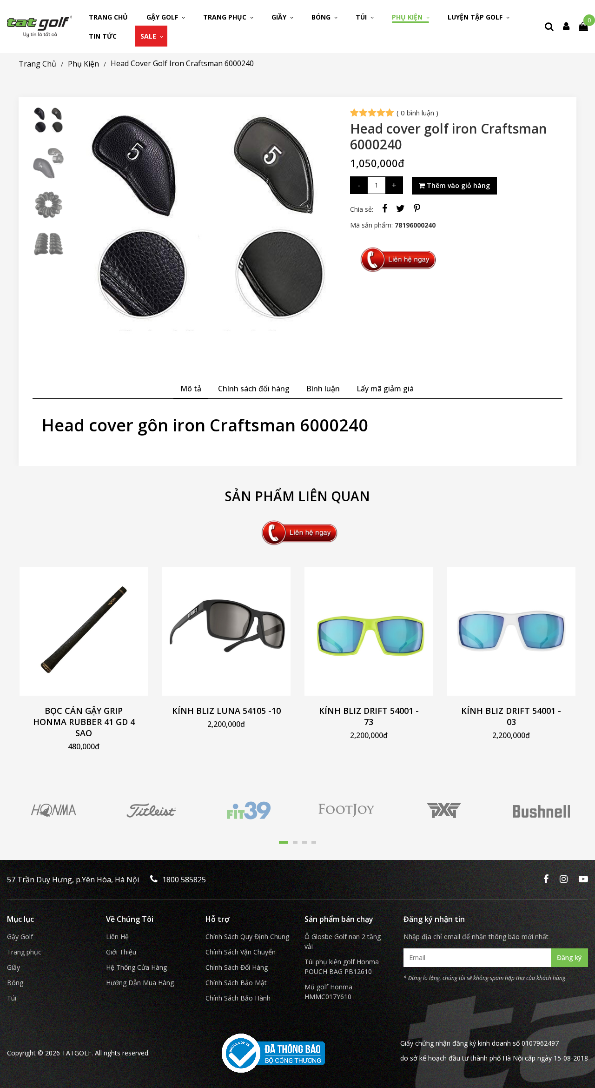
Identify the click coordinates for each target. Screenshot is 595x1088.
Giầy (279, 17)
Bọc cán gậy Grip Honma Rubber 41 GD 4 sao (84, 722)
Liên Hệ (117, 936)
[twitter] (400, 208)
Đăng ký (569, 957)
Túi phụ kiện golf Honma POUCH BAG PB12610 (341, 966)
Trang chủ (108, 17)
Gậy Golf (163, 17)
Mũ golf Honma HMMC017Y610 (328, 991)
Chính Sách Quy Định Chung (247, 936)
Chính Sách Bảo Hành (238, 998)
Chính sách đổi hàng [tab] (254, 388)
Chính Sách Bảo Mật (236, 982)
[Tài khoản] (566, 26)
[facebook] (384, 208)
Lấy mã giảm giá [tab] (385, 388)
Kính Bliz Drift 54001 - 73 (369, 716)
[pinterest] (417, 208)
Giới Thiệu (121, 951)
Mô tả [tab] (190, 388)
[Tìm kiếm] (549, 26)
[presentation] (87, 236)
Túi (362, 17)
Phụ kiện (408, 17)
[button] (283, 842)
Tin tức (103, 36)
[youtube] (583, 879)
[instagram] (564, 879)
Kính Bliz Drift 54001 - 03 (511, 716)
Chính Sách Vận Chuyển (240, 951)
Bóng (321, 17)
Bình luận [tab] (323, 388)
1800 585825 (184, 879)
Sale (149, 36)
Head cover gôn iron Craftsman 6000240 (205, 425)
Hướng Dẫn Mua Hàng (140, 982)
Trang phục (225, 17)
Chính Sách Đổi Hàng (236, 967)
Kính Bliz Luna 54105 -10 (226, 710)
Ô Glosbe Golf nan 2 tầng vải (342, 941)
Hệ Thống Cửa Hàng (136, 967)
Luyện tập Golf (476, 17)
